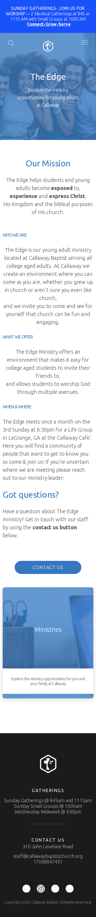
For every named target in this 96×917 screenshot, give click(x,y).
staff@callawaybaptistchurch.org (48, 856)
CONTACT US (48, 567)
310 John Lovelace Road (48, 846)
